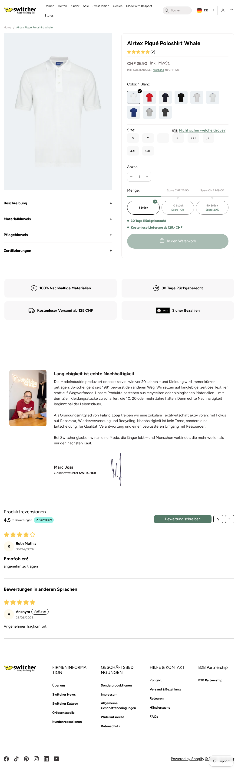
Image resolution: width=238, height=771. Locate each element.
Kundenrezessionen (67, 722)
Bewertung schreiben (183, 519)
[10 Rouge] (149, 97)
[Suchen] (167, 10)
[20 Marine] (165, 97)
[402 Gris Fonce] (149, 112)
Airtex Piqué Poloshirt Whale (34, 27)
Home (7, 27)
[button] (49, 5)
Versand (158, 69)
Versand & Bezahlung (165, 689)
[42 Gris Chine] (196, 97)
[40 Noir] (181, 97)
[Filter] (218, 519)
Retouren (157, 698)
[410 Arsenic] (165, 112)
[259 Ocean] (133, 112)
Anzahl (133, 167)
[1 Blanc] (133, 97)
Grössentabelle (63, 713)
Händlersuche (160, 708)
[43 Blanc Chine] (212, 97)
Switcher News (64, 695)
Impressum (109, 695)
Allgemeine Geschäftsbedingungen (118, 705)
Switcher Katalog (65, 704)
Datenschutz (110, 726)
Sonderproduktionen (116, 685)
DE (206, 10)
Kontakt (156, 680)
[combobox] (180, 10)
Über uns (59, 685)
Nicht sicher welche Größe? (202, 130)
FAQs (154, 717)
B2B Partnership (210, 680)
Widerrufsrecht (112, 717)
